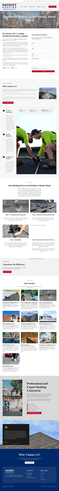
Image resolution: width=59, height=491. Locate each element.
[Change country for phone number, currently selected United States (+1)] (33, 56)
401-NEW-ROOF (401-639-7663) (32, 1)
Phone (33, 53)
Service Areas (32, 6)
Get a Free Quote (52, 6)
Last (44, 46)
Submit (43, 71)
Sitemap (55, 486)
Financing (38, 6)
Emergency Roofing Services (47, 345)
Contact (43, 6)
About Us (42, 473)
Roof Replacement (8, 366)
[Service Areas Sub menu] (35, 6)
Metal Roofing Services (46, 323)
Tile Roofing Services (9, 323)
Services (25, 6)
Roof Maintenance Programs (29, 302)
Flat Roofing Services (9, 345)
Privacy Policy (44, 486)
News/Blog (42, 479)
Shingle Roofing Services (28, 323)
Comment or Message (35, 58)
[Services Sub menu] (27, 6)
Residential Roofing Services (11, 302)
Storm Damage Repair (45, 302)
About (21, 6)
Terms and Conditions (50, 486)
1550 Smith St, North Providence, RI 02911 (49, 1)
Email (33, 48)
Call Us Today (29, 462)
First (32, 46)
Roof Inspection (25, 345)
